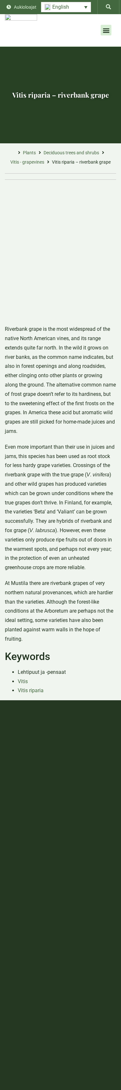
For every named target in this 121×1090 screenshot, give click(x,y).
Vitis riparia (31, 690)
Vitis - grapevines (27, 162)
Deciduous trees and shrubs (71, 152)
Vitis (23, 681)
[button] (66, 7)
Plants (29, 152)
